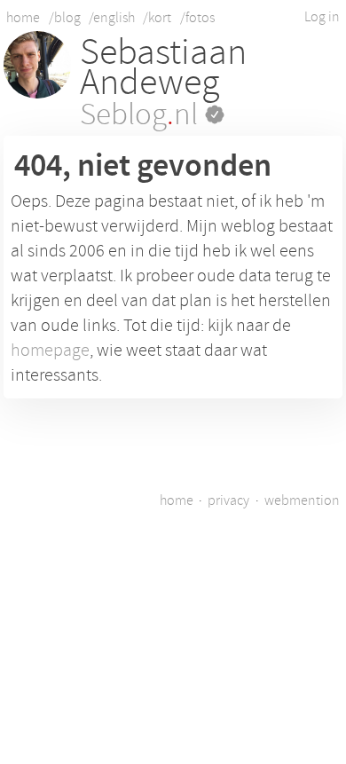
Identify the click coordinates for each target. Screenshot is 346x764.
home (23, 18)
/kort (157, 18)
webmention (302, 500)
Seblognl (142, 114)
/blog (65, 18)
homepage (50, 350)
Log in (322, 17)
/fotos (197, 18)
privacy (228, 500)
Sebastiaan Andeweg (163, 67)
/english (112, 18)
